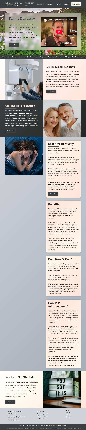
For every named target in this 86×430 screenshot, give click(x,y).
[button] (40, 4)
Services (68, 417)
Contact (66, 4)
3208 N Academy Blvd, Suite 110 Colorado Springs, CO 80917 (16, 417)
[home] (10, 4)
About (67, 410)
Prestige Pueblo (41, 418)
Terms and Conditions (61, 425)
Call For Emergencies (42, 416)
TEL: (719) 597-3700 (29, 4)
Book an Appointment (43, 414)
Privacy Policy (52, 425)
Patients (68, 415)
